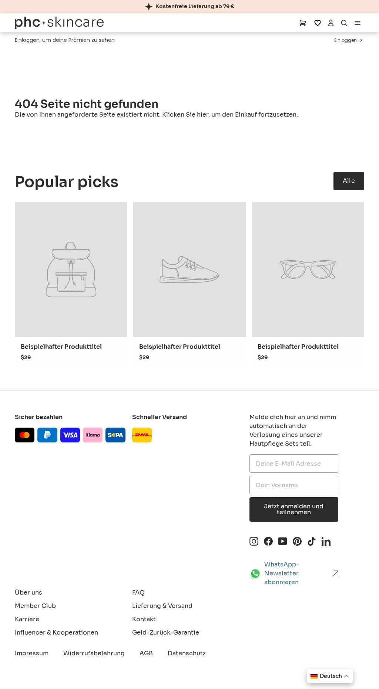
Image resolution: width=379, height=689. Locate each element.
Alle (349, 181)
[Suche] (344, 22)
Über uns (28, 592)
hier (202, 114)
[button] (330, 676)
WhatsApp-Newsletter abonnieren (281, 573)
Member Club (35, 606)
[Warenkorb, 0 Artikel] (302, 22)
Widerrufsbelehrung (94, 653)
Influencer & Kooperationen (56, 632)
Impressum (31, 653)
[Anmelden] (331, 22)
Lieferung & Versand (162, 606)
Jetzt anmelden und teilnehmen (293, 509)
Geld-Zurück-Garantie (165, 632)
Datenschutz (187, 653)
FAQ (138, 592)
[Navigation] (357, 22)
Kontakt (144, 619)
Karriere (27, 619)
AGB (146, 653)
